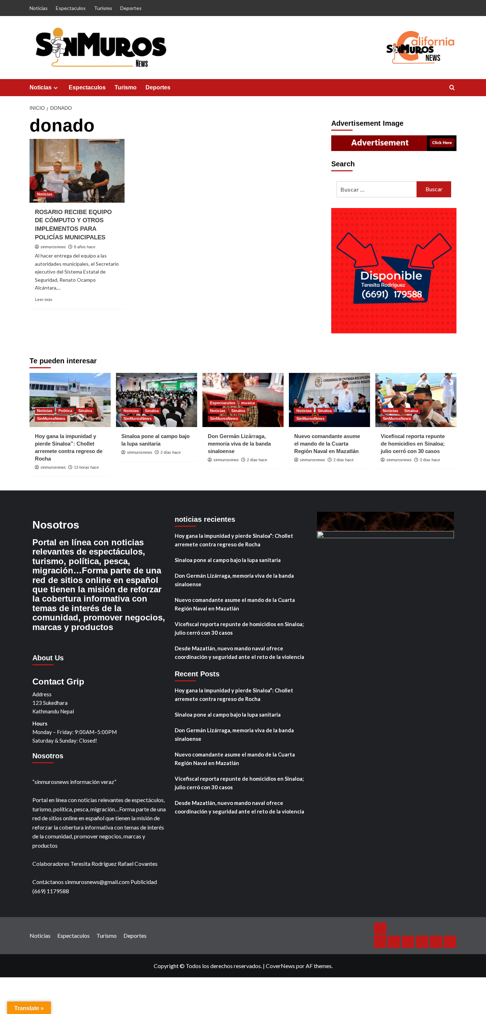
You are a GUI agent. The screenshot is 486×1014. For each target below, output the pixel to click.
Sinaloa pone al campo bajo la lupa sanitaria (228, 560)
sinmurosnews (53, 247)
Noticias (39, 8)
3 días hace (430, 460)
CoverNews (280, 965)
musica (248, 403)
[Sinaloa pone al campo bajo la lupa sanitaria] (156, 400)
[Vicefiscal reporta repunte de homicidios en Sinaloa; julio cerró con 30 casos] (415, 400)
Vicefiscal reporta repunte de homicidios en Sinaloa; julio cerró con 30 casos (413, 443)
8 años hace (84, 247)
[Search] (452, 88)
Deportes (131, 8)
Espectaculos (71, 8)
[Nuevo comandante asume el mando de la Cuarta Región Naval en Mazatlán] (329, 400)
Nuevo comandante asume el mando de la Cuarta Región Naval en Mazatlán (327, 443)
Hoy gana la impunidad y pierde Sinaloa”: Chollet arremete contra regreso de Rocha (234, 539)
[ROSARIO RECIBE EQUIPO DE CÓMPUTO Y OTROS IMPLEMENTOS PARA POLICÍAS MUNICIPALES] (77, 170)
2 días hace (170, 452)
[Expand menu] (56, 88)
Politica (65, 411)
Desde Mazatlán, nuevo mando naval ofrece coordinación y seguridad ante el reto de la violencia (239, 652)
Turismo (103, 8)
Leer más (43, 299)
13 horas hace (86, 467)
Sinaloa (85, 411)
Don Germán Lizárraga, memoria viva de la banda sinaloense (239, 443)
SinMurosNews (51, 418)
